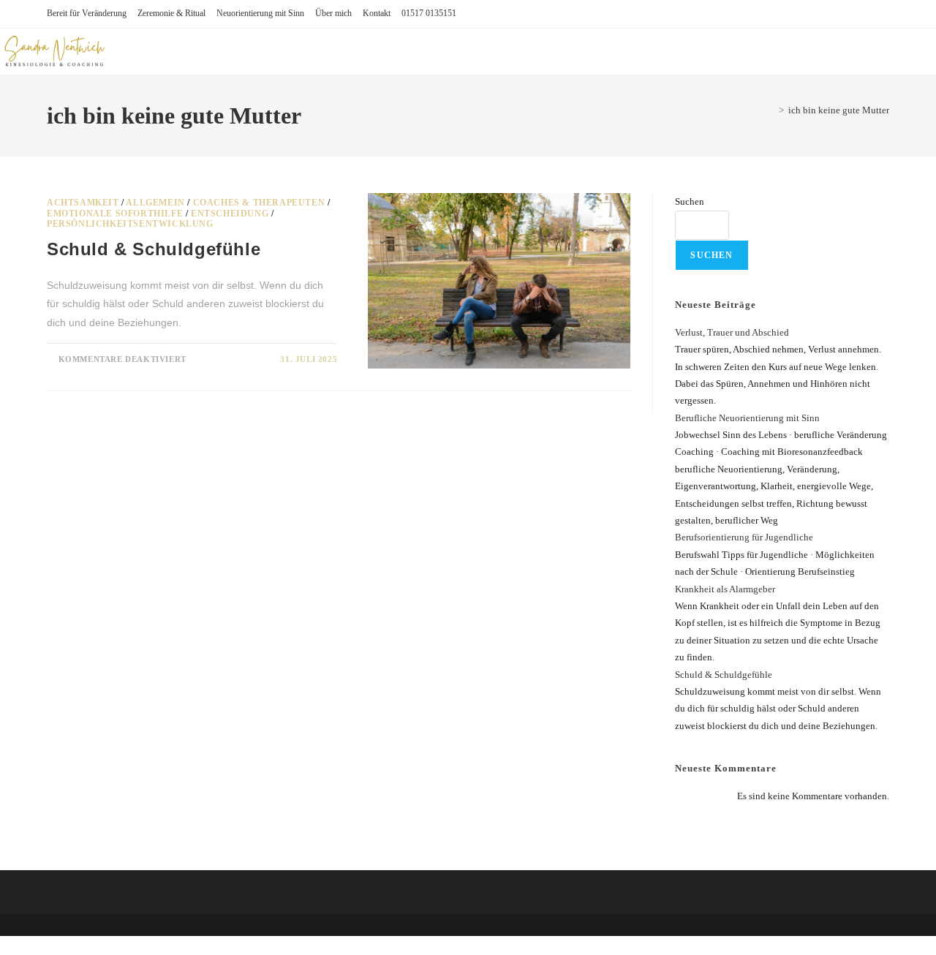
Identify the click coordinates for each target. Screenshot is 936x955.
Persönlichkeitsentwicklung (130, 224)
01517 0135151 (428, 13)
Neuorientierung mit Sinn (260, 13)
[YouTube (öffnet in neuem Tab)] (892, 44)
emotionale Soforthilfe (115, 213)
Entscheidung (229, 213)
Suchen (689, 201)
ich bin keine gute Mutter (838, 110)
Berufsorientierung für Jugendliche (744, 537)
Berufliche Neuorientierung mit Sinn (747, 417)
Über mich (333, 13)
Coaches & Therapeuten (259, 202)
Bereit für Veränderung (87, 13)
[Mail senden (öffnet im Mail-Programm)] (912, 44)
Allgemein (155, 202)
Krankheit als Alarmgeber (725, 589)
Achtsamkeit (83, 202)
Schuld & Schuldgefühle (723, 674)
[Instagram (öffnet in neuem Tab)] (873, 44)
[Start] (770, 110)
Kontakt (376, 13)
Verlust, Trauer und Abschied (732, 332)
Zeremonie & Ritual (171, 13)
